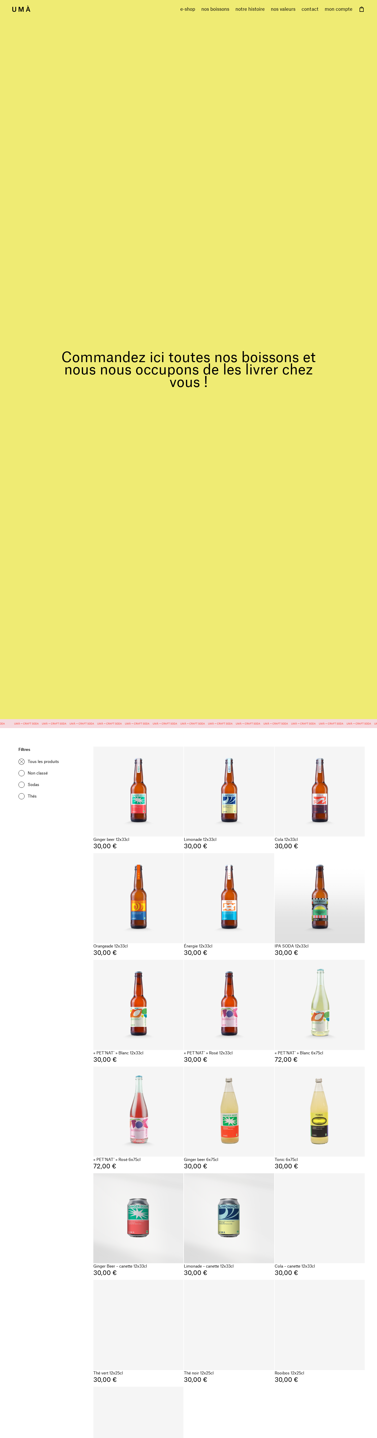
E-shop (187, 9)
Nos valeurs (283, 9)
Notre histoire (250, 9)
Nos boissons (215, 9)
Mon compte (338, 9)
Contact (310, 9)
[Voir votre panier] (362, 9)
